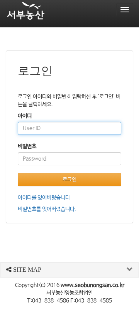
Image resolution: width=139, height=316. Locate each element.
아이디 (25, 116)
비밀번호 (27, 146)
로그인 (69, 179)
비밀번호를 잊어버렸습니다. (47, 209)
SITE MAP (26, 269)
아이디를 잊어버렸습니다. (44, 198)
